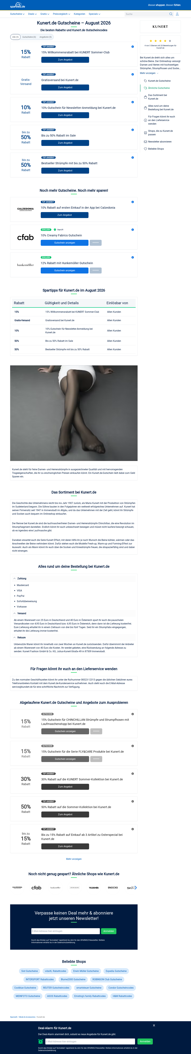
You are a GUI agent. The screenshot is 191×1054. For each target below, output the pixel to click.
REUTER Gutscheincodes (56, 987)
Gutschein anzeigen (64, 242)
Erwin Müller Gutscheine (86, 971)
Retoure (21, 637)
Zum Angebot (65, 59)
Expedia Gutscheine (116, 971)
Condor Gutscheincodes (121, 987)
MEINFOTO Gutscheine (28, 996)
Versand (21, 613)
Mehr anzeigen (74, 859)
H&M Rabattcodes (122, 996)
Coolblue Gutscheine (25, 987)
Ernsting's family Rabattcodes (90, 996)
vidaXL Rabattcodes (55, 971)
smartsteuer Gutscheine (88, 987)
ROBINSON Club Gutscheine (107, 979)
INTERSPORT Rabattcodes (40, 979)
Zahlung (21, 578)
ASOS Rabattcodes (57, 996)
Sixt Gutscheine (29, 971)
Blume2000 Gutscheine (73, 979)
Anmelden (108, 931)
